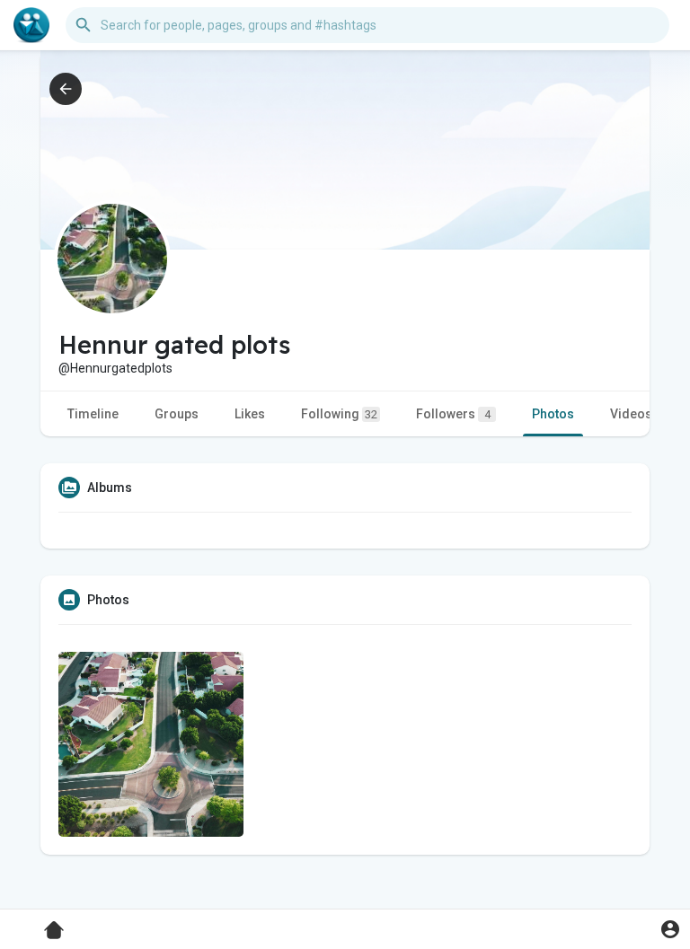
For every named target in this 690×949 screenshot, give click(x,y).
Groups (177, 414)
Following (339, 414)
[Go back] (65, 89)
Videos (631, 414)
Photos (553, 414)
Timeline (93, 414)
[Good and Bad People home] (31, 25)
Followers (453, 414)
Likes (249, 414)
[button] (670, 929)
